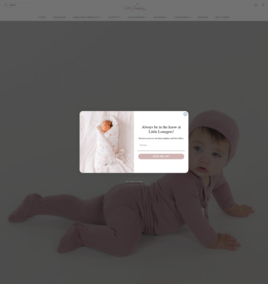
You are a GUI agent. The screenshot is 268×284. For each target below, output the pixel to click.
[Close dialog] (185, 114)
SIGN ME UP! (161, 156)
